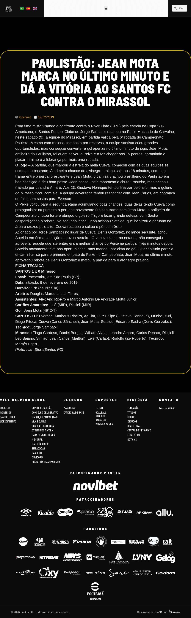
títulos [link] (131, 412)
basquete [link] (101, 419)
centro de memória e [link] (139, 430)
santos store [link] (7, 417)
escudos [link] (132, 421)
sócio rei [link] (5, 407)
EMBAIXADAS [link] (38, 448)
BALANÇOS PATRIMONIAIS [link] (44, 417)
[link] (9, 9)
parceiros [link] (37, 453)
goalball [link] (101, 412)
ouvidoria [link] (37, 457)
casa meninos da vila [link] (43, 435)
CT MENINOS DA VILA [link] (42, 430)
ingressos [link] (5, 412)
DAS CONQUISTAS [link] (40, 444)
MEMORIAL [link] (37, 439)
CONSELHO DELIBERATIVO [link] (45, 412)
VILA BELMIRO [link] (39, 421)
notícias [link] (132, 439)
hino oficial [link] (134, 426)
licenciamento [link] (8, 421)
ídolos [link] (131, 417)
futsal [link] (100, 407)
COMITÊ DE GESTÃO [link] (41, 407)
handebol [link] (101, 416)
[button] (106, 8)
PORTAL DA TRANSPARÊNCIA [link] (46, 462)
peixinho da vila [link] (104, 424)
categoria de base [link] (74, 412)
